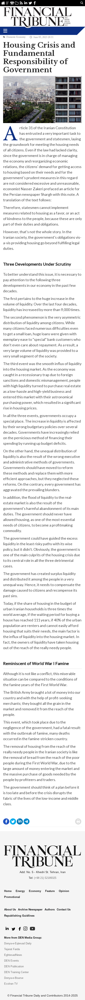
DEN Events (11, 960)
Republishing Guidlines (19, 915)
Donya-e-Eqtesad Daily (18, 943)
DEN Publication (14, 966)
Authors (50, 909)
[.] (7, 929)
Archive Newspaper (30, 909)
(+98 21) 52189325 (45, 877)
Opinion (64, 891)
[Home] (37, 16)
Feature (50, 891)
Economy (35, 891)
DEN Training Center (16, 972)
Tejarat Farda (12, 949)
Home (3, 3)
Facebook (34, 3)
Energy (20, 891)
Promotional (12, 897)
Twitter (30, 3)
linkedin (25, 3)
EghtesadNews (13, 954)
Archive (16, 3)
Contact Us (12, 3)
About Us (7, 3)
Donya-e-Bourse (13, 977)
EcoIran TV (11, 983)
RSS (21, 3)
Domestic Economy (16, 37)
